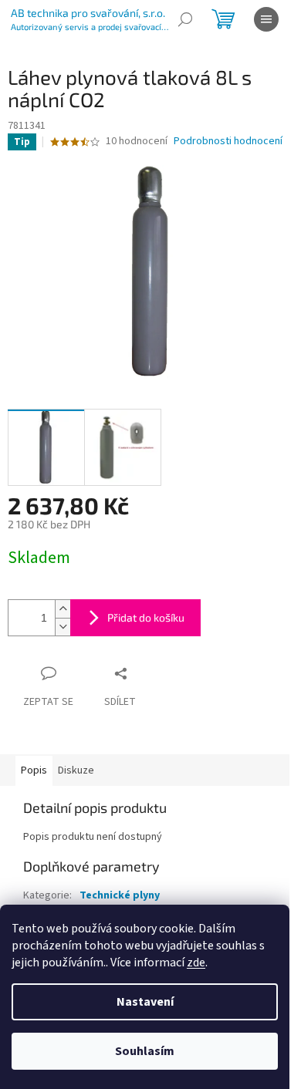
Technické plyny (119, 895)
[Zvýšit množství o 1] (62, 609)
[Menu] (266, 19)
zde (196, 962)
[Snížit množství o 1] (62, 627)
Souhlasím (144, 1051)
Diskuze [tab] (76, 770)
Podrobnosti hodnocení (228, 141)
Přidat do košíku (145, 617)
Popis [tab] (34, 770)
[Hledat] (185, 19)
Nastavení (145, 1001)
